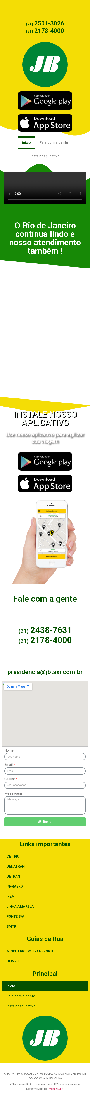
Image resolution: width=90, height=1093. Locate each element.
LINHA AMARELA (20, 906)
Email (8, 765)
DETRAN (13, 876)
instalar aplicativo (45, 156)
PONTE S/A (15, 916)
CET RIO (13, 856)
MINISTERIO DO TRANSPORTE (30, 951)
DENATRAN (16, 866)
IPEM (11, 896)
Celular (9, 779)
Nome (9, 750)
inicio (26, 143)
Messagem (13, 793)
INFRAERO (15, 886)
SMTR (11, 926)
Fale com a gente (54, 143)
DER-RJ (13, 961)
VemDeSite (56, 1088)
